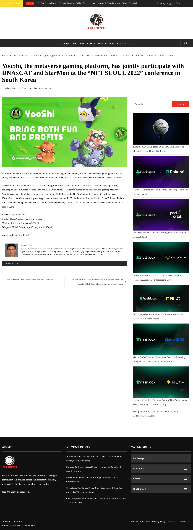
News (16, 264)
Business (138, 468)
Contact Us (123, 43)
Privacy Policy (158, 521)
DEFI (81, 43)
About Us (172, 521)
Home (66, 43)
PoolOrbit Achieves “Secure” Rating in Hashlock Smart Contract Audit (103, 3)
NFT (74, 43)
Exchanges (139, 458)
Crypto (91, 43)
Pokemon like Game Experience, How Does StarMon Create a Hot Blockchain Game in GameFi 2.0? (97, 281)
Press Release (106, 43)
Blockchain (139, 488)
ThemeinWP (29, 525)
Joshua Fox (46, 88)
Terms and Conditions (139, 521)
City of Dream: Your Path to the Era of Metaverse (29, 279)
